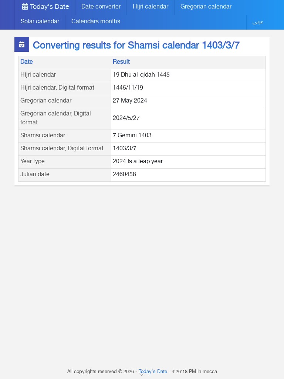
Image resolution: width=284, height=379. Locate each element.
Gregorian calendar (205, 7)
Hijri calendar (150, 7)
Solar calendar (40, 22)
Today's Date (48, 7)
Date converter (101, 7)
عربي (258, 22)
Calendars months (95, 22)
